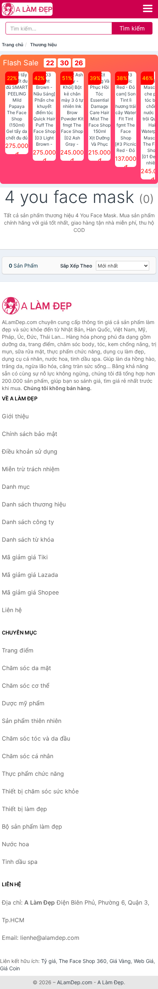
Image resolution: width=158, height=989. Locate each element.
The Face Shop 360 (83, 961)
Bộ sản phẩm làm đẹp (32, 826)
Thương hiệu (43, 44)
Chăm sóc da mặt (26, 668)
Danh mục (16, 486)
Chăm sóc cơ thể (25, 685)
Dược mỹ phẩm (23, 703)
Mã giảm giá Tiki (25, 557)
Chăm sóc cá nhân (27, 756)
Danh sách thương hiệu (34, 504)
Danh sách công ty (28, 522)
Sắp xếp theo (76, 266)
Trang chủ (12, 44)
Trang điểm (17, 650)
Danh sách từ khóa (28, 539)
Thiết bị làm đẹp (24, 808)
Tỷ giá (48, 961)
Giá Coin (10, 968)
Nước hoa (15, 844)
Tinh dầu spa (19, 861)
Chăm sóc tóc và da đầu (36, 738)
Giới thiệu (15, 416)
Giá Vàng (120, 961)
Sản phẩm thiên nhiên (31, 720)
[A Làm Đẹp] (38, 306)
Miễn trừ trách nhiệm (31, 469)
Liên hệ (12, 610)
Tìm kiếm (132, 28)
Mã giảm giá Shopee (30, 592)
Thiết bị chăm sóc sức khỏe (40, 791)
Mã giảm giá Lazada (30, 574)
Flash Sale (21, 62)
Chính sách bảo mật (29, 433)
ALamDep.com (74, 982)
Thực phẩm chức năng (33, 773)
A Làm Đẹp (110, 982)
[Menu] (147, 8)
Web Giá (144, 961)
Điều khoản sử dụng (29, 451)
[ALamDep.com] (37, 9)
